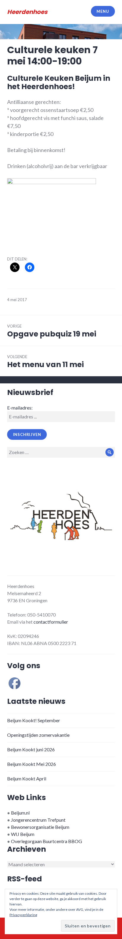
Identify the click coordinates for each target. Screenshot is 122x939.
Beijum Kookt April (26, 778)
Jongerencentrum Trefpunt (38, 820)
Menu (103, 11)
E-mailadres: (20, 407)
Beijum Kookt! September (33, 720)
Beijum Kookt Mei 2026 (31, 764)
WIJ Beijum (22, 834)
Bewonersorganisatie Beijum (40, 827)
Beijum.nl (20, 812)
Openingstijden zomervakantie (38, 735)
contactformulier (50, 622)
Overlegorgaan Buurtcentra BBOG (46, 841)
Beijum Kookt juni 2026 (31, 749)
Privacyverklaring (23, 915)
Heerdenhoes (27, 12)
